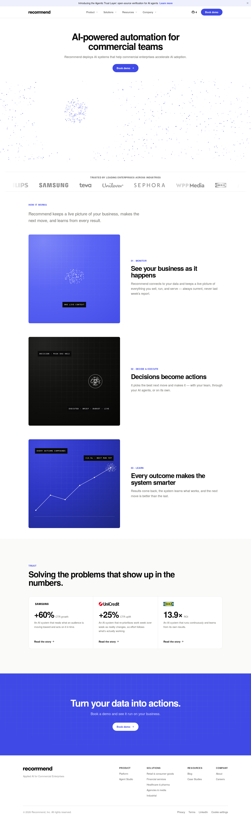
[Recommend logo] (37, 768)
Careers (220, 779)
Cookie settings (219, 812)
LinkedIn (203, 812)
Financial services (156, 779)
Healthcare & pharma (158, 784)
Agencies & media (156, 790)
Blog (189, 773)
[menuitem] (92, 12)
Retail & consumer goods (160, 773)
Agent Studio (126, 779)
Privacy (181, 812)
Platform (123, 773)
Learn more (166, 3)
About (219, 773)
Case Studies (194, 779)
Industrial (152, 795)
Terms (192, 812)
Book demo (123, 68)
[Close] (247, 3)
